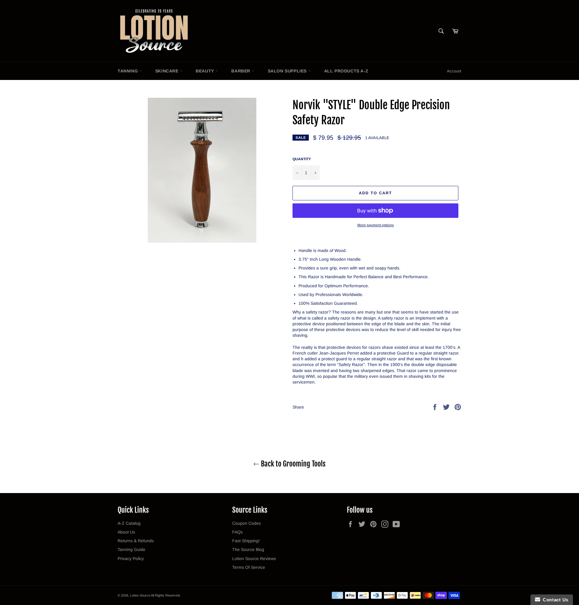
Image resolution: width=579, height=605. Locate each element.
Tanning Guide (131, 549)
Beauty (205, 70)
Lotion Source (140, 595)
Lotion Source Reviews (254, 558)
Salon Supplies (288, 70)
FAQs (237, 532)
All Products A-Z (346, 70)
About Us (126, 532)
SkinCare (167, 70)
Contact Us (554, 599)
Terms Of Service (248, 567)
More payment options (375, 225)
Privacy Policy (131, 558)
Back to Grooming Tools (292, 463)
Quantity (302, 159)
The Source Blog (248, 549)
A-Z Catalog (129, 523)
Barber (241, 70)
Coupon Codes (246, 523)
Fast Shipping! (246, 540)
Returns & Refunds (136, 540)
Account (454, 71)
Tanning (128, 70)
